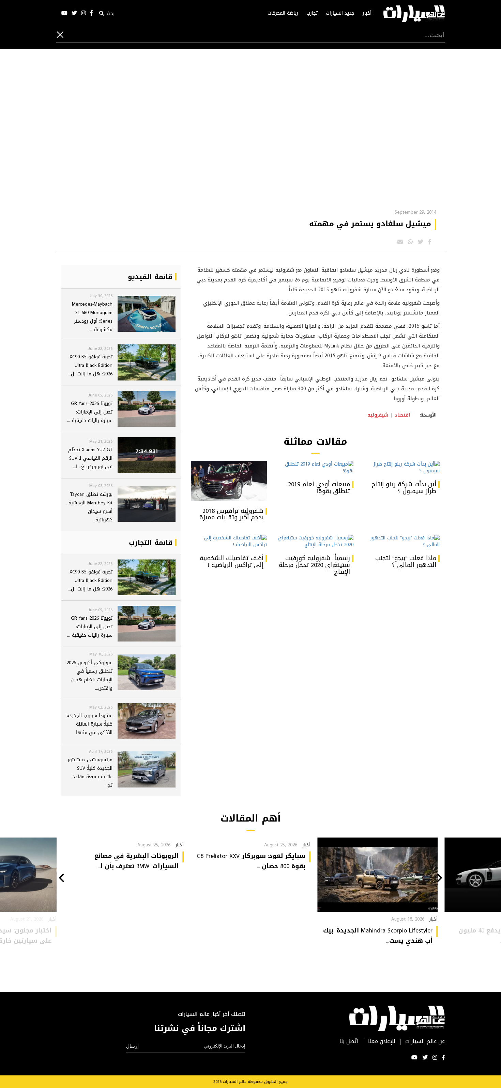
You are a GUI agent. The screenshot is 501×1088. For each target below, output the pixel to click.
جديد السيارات (340, 13)
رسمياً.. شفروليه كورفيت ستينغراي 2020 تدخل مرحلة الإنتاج (314, 565)
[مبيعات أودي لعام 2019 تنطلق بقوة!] (315, 467)
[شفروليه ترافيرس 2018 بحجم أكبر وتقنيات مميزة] (229, 481)
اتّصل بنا (348, 1041)
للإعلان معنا (381, 1041)
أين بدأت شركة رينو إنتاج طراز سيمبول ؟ (404, 487)
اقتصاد (402, 415)
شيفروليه (377, 415)
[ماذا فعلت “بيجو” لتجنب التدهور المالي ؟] (402, 541)
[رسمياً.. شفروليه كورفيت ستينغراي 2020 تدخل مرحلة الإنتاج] (315, 541)
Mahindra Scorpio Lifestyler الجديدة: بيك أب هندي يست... (377, 935)
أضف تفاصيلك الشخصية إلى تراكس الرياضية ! (231, 561)
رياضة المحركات (283, 13)
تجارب (312, 13)
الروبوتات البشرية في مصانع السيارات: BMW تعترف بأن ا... (136, 861)
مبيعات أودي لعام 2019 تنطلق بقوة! (319, 487)
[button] (439, 879)
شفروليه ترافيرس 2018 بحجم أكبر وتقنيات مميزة (231, 514)
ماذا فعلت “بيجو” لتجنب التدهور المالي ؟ (405, 561)
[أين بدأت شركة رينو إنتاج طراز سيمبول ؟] (402, 467)
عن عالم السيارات (425, 1041)
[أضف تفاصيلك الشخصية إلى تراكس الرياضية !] (229, 541)
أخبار (367, 13)
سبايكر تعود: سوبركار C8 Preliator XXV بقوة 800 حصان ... (251, 861)
